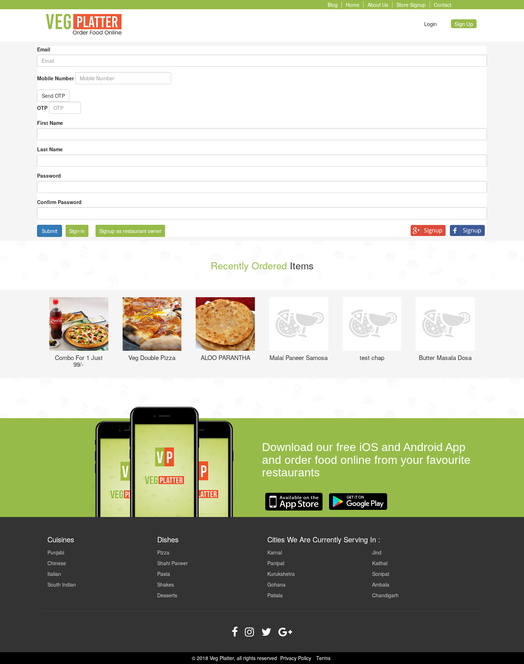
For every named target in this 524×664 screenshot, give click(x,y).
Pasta (163, 573)
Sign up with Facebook (469, 230)
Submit (49, 230)
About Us (378, 4)
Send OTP (53, 95)
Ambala (380, 584)
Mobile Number (55, 78)
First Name (50, 122)
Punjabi (55, 552)
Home (352, 4)
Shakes (165, 584)
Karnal (274, 552)
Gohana (276, 584)
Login (430, 23)
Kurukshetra (281, 573)
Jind (376, 552)
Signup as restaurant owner (130, 230)
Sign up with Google (430, 230)
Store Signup (411, 4)
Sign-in (77, 230)
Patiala (275, 595)
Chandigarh (385, 595)
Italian (54, 573)
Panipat (275, 563)
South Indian (61, 584)
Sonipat (380, 573)
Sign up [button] (463, 23)
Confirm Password (59, 202)
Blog (333, 4)
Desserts (167, 595)
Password (49, 175)
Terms (323, 658)
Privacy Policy (295, 658)
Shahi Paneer (172, 563)
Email (43, 49)
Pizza (163, 552)
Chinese (56, 563)
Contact (442, 4)
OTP (42, 107)
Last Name (50, 149)
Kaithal (379, 563)
